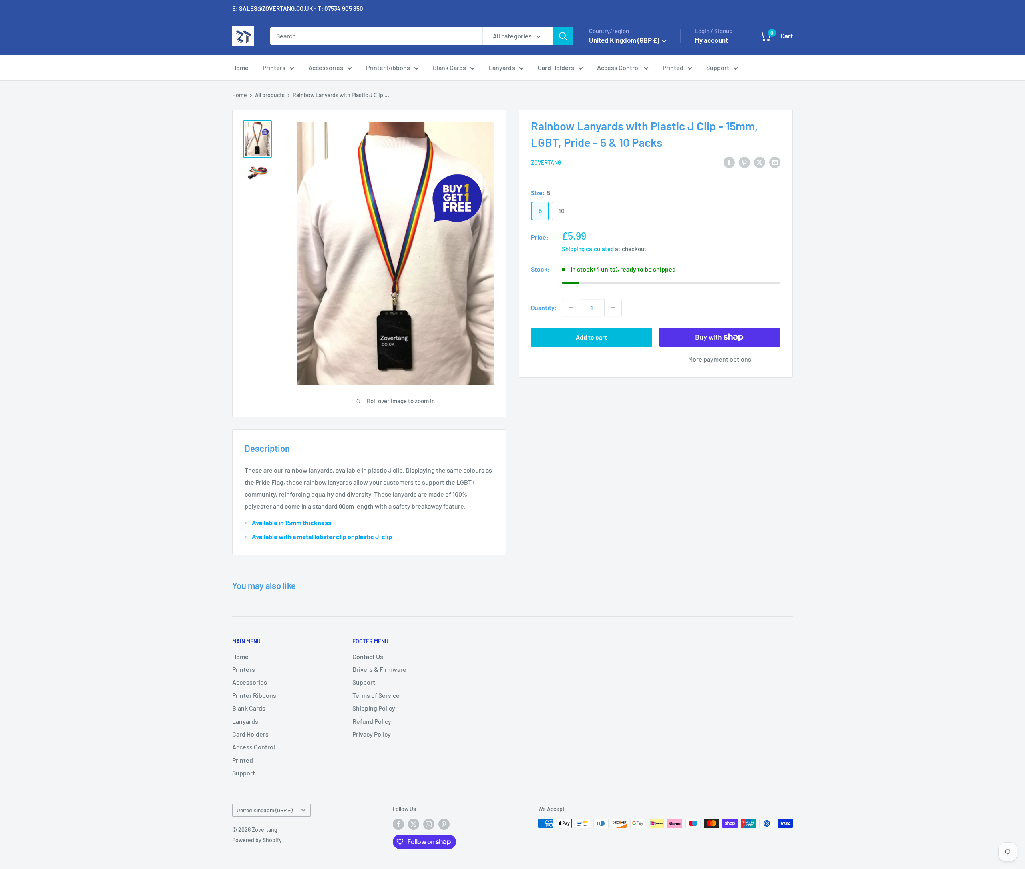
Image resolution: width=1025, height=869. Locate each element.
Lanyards (502, 67)
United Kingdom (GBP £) (265, 810)
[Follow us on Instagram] (428, 824)
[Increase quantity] (613, 307)
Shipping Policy (373, 708)
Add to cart (591, 337)
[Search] (563, 36)
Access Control (618, 67)
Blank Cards (449, 67)
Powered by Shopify (257, 840)
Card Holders (556, 67)
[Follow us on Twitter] (413, 824)
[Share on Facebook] (729, 162)
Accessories (325, 67)
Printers (274, 67)
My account (711, 40)
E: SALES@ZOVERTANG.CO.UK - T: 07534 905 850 (297, 8)
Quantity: (544, 307)
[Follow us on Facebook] (398, 824)
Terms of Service (376, 695)
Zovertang (546, 162)
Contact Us (367, 656)
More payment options (719, 359)
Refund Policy (371, 721)
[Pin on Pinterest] (744, 162)
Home (240, 67)
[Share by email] (774, 162)
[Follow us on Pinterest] (444, 824)
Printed (673, 67)
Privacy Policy (371, 734)
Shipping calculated (588, 248)
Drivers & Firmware (379, 669)
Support (717, 67)
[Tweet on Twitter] (759, 162)
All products (270, 95)
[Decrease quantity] (570, 307)
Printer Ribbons (388, 67)
